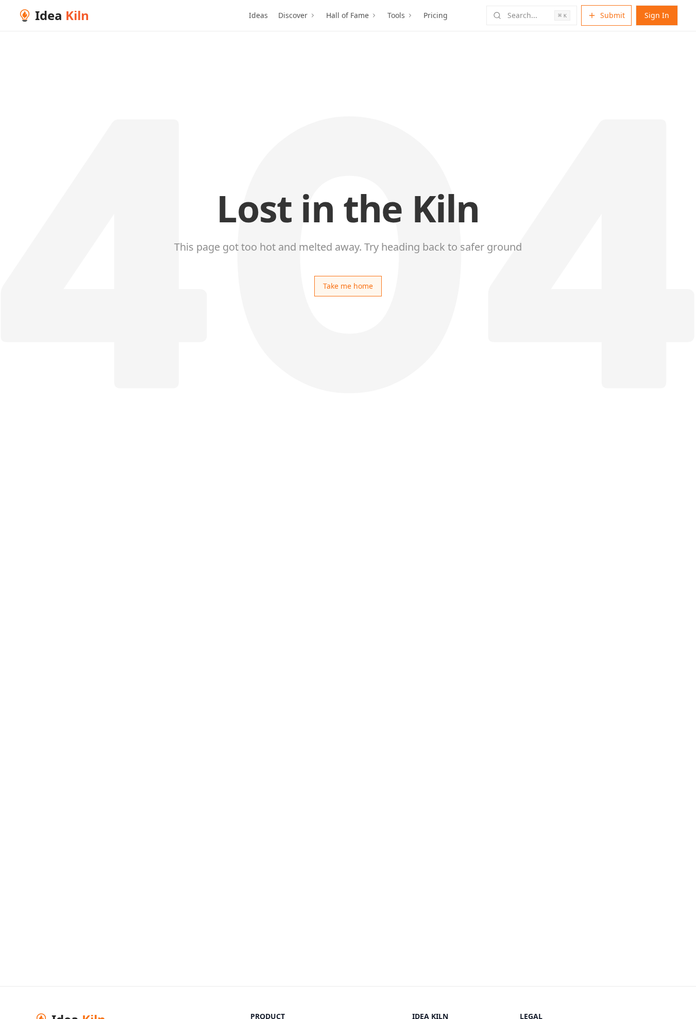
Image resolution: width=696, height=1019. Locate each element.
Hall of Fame (347, 15)
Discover (293, 15)
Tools (396, 15)
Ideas (258, 15)
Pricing (435, 15)
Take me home (348, 286)
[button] (531, 15)
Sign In (656, 15)
